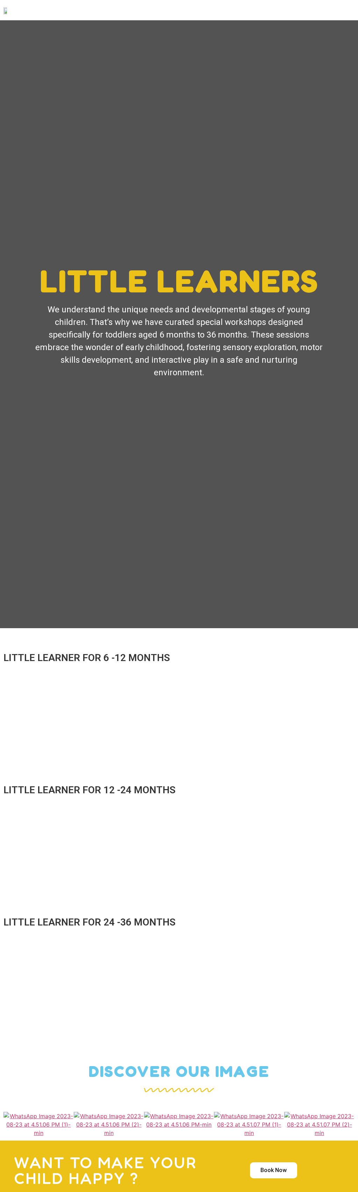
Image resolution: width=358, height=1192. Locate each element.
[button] (213, 10)
